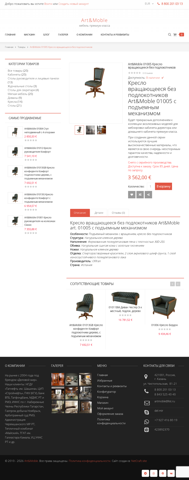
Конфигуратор (106, 391)
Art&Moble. (31, 461)
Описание (80, 212)
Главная (9, 47)
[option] (95, 83)
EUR (147, 3)
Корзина (102, 397)
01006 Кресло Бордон (142, 325)
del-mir (158, 410)
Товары (21, 47)
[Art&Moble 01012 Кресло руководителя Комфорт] (15, 151)
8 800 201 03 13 (165, 389)
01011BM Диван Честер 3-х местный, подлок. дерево (102, 309)
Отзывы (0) (118, 212)
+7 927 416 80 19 (165, 420)
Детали (99, 212)
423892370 (161, 429)
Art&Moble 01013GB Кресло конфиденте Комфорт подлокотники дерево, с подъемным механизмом (39, 173)
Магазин (102, 402)
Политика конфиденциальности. (90, 461)
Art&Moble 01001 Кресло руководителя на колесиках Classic (39, 221)
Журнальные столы (20, 86)
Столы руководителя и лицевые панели (33, 78)
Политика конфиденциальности (111, 421)
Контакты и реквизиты (112, 386)
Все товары (15, 70)
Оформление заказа (110, 414)
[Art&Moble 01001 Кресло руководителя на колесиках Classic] (15, 221)
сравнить (140, 194)
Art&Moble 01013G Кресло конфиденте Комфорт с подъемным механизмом (38, 198)
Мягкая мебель (17, 94)
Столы (12, 105)
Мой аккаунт (105, 408)
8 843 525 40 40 (165, 394)
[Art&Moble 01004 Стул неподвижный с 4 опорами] (15, 132)
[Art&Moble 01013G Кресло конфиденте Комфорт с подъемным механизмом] (15, 197)
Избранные (104, 380)
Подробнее (91, 296)
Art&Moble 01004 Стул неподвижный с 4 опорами (39, 130)
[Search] (169, 35)
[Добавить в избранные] (131, 194)
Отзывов (148, 73)
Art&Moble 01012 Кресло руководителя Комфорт (37, 149)
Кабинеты (14, 74)
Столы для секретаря (21, 90)
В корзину (163, 186)
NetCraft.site (139, 461)
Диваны (13, 98)
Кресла (12, 101)
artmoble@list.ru (164, 401)
